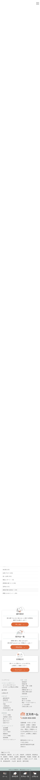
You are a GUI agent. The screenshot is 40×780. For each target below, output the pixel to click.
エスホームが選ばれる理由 (10, 687)
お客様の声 (5, 693)
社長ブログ (6, 720)
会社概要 (5, 727)
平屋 (4, 704)
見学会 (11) (6, 586)
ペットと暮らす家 (8, 709)
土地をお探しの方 (27, 706)
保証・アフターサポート (29, 702)
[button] (20, 624)
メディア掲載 (7, 735)
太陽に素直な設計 (27, 691)
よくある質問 (26, 704)
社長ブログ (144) (8, 573)
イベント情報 (7, 715)
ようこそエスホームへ (9, 685)
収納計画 (24, 683)
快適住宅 (5, 700)
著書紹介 (5, 733)
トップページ (5, 680)
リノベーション (7, 702)
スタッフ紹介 (7, 731)
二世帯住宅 (6, 706)
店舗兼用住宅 (7, 708)
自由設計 (24, 681)
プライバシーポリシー (9, 739)
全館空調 (24, 693)
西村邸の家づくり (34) (9, 583)
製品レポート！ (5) (8, 579)
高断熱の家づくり (27, 689)
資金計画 (24, 698)
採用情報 (5, 737)
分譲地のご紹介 (7, 716)
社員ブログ (6, 722)
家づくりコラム (7, 718)
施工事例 (4, 690)
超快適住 (5, 698)
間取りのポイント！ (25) (10, 593)
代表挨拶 (5, 729)
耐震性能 (24, 687)
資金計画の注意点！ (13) (10, 590)
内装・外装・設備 (27, 685)
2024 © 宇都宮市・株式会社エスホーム (20, 769)
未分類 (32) (6, 569)
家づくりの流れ (26, 700)
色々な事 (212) (7, 576)
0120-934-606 (29, 718)
